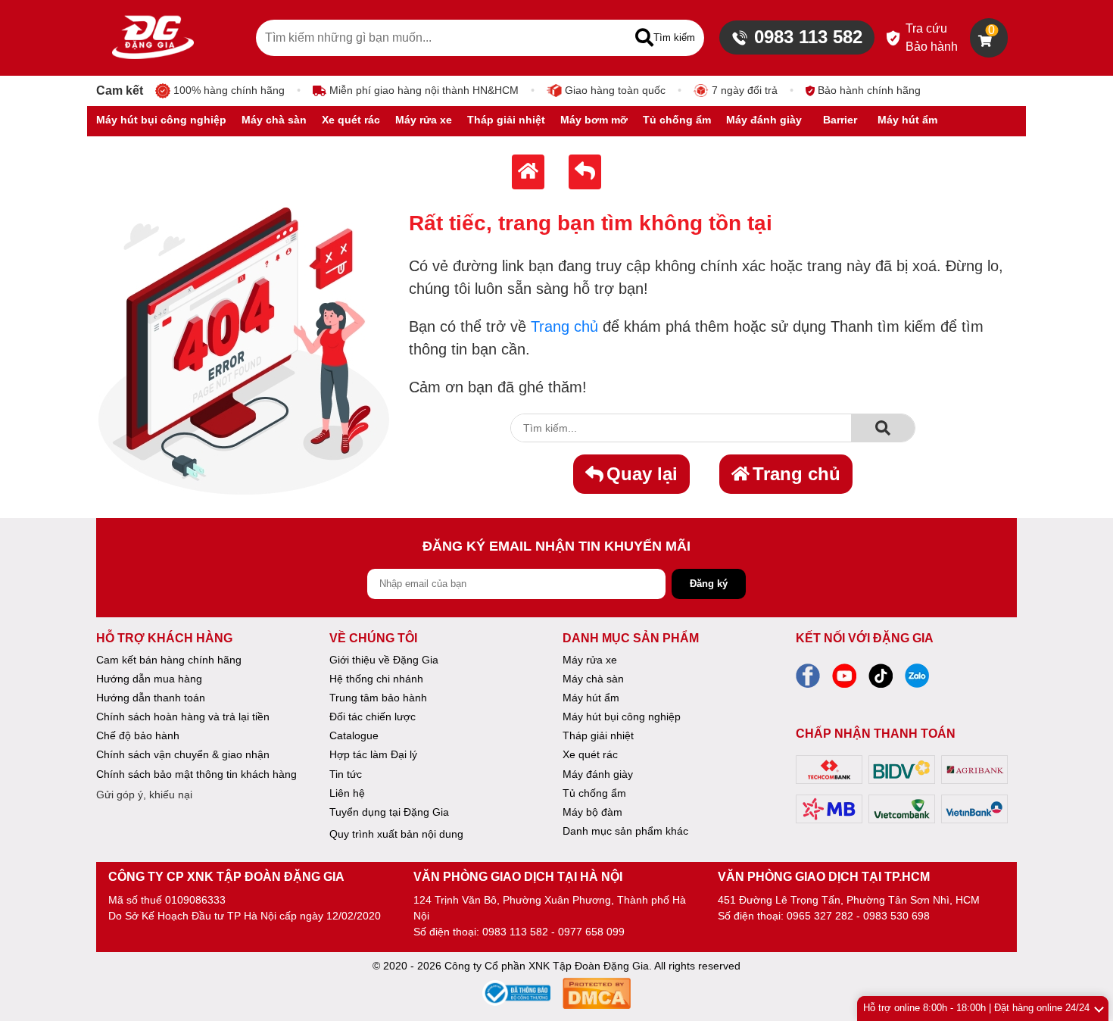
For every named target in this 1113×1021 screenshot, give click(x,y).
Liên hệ (347, 793)
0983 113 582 (808, 37)
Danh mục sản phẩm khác (625, 831)
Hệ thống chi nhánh (376, 679)
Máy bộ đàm (592, 812)
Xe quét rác (590, 754)
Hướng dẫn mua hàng (149, 679)
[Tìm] (883, 428)
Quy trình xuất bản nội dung (396, 834)
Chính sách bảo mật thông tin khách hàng (196, 774)
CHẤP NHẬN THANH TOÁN (876, 733)
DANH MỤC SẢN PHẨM (631, 638)
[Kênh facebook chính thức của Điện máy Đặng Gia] (808, 680)
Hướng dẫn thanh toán (150, 698)
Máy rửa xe (590, 660)
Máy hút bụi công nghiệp (622, 716)
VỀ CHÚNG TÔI (373, 638)
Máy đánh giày (598, 774)
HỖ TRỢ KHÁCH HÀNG (164, 638)
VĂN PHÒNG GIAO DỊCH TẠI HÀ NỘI (517, 876)
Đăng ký (709, 583)
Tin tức (345, 774)
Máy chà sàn (593, 679)
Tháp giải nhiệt (598, 735)
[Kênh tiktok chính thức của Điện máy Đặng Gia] (880, 680)
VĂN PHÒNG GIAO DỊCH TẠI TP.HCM (824, 876)
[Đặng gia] (153, 38)
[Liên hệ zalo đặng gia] (917, 680)
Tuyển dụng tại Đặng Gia (389, 812)
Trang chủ (564, 326)
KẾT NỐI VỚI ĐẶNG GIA (865, 638)
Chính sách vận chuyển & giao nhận (183, 754)
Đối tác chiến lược (372, 716)
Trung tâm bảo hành (378, 698)
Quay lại (642, 474)
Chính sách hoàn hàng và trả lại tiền (183, 716)
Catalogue (354, 735)
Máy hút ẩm (591, 698)
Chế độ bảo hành (137, 735)
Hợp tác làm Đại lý (373, 754)
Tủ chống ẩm (594, 793)
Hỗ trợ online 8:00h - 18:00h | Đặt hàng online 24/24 (976, 1007)
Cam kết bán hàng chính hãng (169, 660)
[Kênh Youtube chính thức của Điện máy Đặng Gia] (844, 680)
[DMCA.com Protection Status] (597, 995)
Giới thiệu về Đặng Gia (383, 660)
